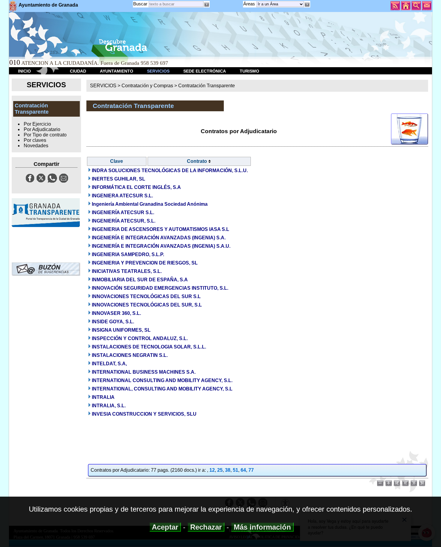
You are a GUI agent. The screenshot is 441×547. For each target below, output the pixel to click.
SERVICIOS (158, 71)
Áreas (249, 3)
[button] (307, 4)
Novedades (36, 145)
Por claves (35, 140)
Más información (262, 527)
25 (220, 470)
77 (251, 470)
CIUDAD (78, 71)
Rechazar (206, 527)
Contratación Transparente (206, 85)
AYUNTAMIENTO (116, 71)
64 (243, 470)
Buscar (140, 3)
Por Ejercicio (37, 124)
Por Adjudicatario (42, 129)
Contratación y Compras (147, 85)
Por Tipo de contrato (45, 134)
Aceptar (165, 527)
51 (235, 470)
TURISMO (249, 71)
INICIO (24, 71)
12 (212, 470)
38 (227, 470)
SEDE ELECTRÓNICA (204, 71)
